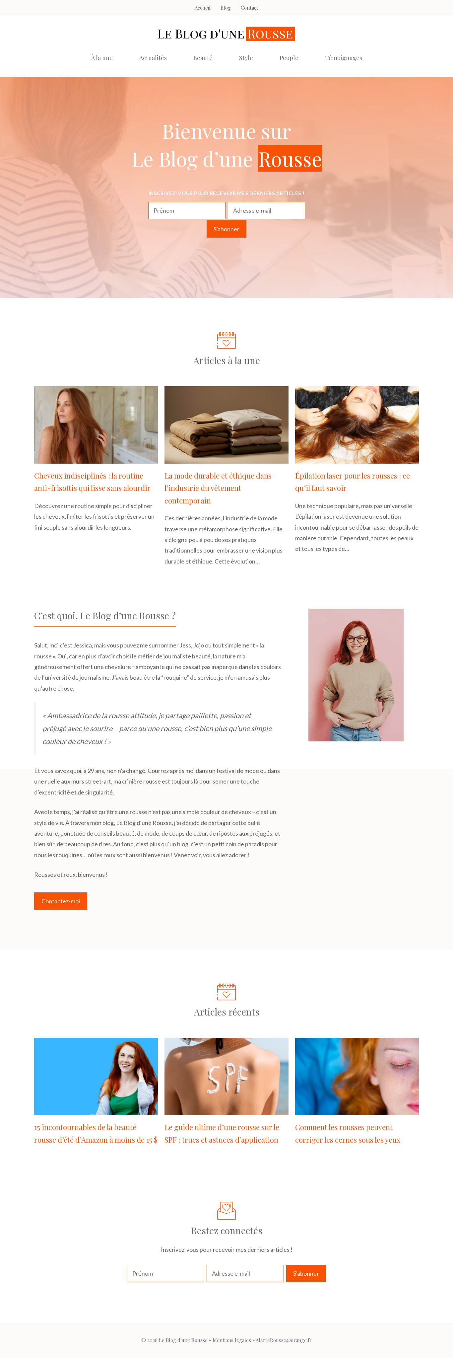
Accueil (203, 7)
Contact (249, 7)
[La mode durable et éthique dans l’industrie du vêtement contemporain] (226, 458)
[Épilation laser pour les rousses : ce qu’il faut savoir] (357, 458)
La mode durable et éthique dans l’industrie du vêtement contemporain (218, 488)
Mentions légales (232, 1340)
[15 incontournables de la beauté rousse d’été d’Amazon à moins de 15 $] (96, 1109)
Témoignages (343, 58)
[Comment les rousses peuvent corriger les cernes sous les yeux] (357, 1109)
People (289, 58)
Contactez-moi (60, 901)
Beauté (203, 58)
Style (246, 58)
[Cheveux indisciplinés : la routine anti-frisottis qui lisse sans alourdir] (96, 458)
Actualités (153, 58)
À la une (102, 58)
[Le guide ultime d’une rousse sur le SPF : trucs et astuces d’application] (226, 1109)
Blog (226, 7)
